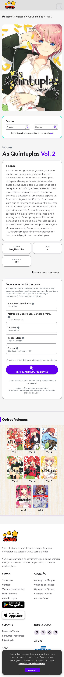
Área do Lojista (9, 598)
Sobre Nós (7, 580)
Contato (6, 584)
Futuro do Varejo (10, 631)
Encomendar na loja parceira (23, 284)
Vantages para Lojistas (13, 589)
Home (9, 16)
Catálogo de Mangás (44, 580)
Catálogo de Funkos (44, 584)
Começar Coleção (43, 593)
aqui (51, 133)
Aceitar (32, 670)
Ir (27, 127)
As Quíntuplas (35, 16)
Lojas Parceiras (9, 593)
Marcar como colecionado (47, 272)
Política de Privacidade (32, 663)
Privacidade (8, 640)
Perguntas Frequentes (13, 635)
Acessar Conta (41, 598)
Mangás (20, 16)
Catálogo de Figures (44, 589)
